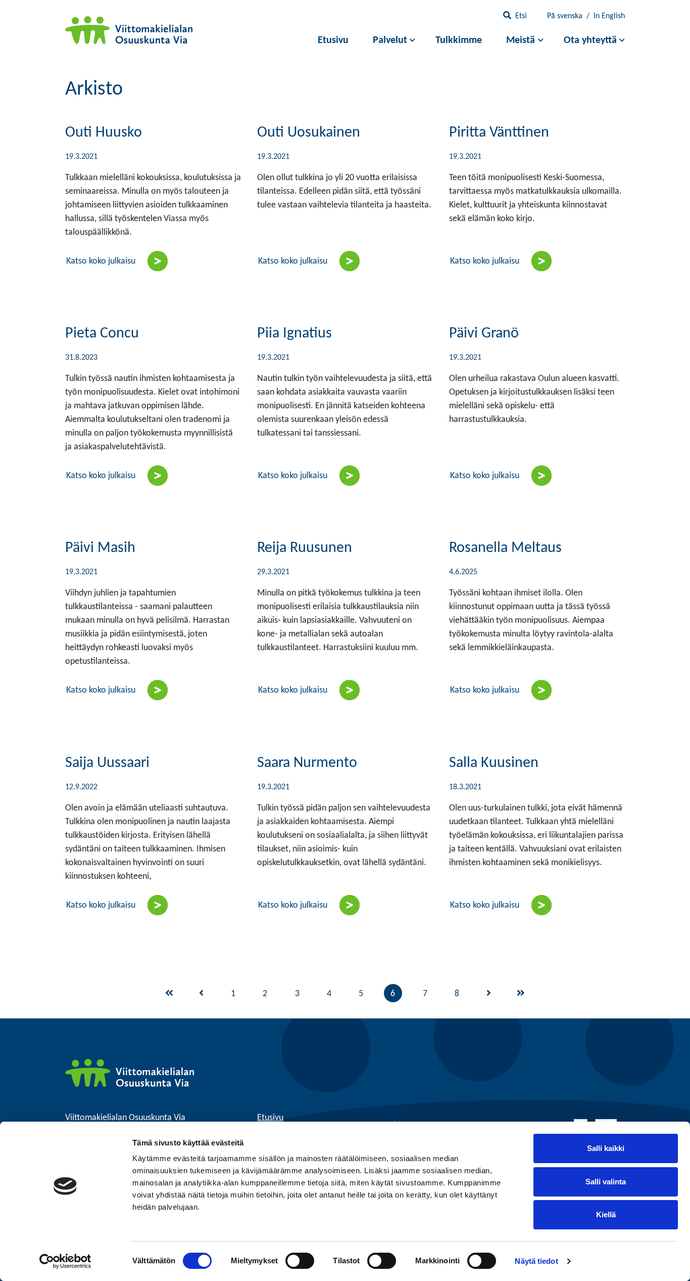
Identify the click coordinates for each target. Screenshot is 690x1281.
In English (609, 16)
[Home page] (129, 1073)
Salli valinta (605, 1181)
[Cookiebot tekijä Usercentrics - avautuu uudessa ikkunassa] (65, 1261)
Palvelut (390, 40)
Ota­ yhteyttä (590, 40)
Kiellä (606, 1214)
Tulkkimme (458, 40)
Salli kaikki (605, 1148)
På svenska (564, 16)
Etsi (521, 16)
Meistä (520, 40)
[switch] (299, 1261)
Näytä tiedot (536, 1261)
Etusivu (333, 40)
